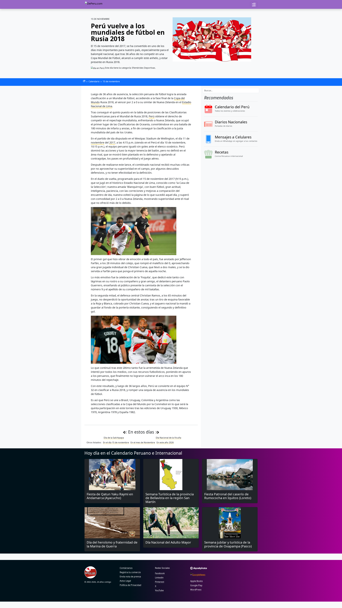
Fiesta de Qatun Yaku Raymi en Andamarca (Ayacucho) (110, 496)
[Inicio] (84, 81)
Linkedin (159, 577)
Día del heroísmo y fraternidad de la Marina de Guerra (112, 544)
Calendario (94, 81)
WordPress (195, 589)
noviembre (97, 142)
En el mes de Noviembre (143, 442)
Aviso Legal (125, 580)
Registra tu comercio (130, 572)
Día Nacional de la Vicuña (168, 437)
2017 (112, 142)
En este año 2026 (165, 442)
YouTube (159, 590)
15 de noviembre (111, 81)
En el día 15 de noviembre (116, 442)
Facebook (160, 573)
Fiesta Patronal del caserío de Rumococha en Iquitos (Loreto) (227, 496)
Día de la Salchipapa (114, 437)
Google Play (196, 585)
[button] (254, 4)
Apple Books (196, 581)
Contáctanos (126, 567)
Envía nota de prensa (130, 576)
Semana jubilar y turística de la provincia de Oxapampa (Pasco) (228, 544)
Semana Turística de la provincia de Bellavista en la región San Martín (169, 498)
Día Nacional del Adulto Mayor (168, 542)
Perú (151, 116)
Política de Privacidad (130, 585)
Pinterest (159, 581)
